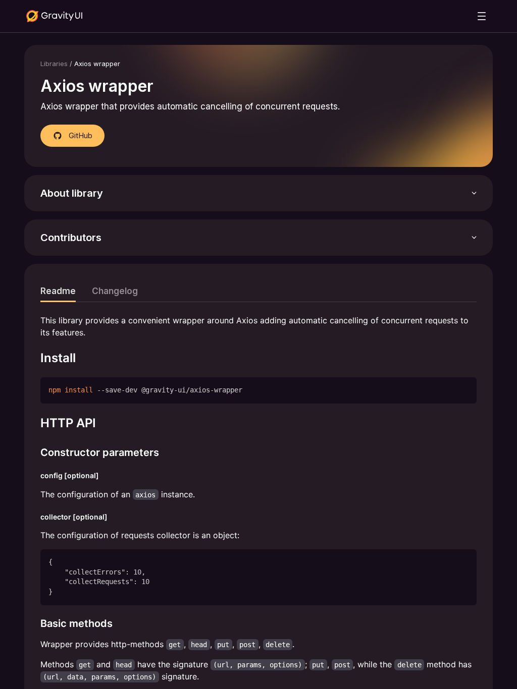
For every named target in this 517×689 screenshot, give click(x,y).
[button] (258, 193)
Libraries (54, 64)
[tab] (58, 291)
